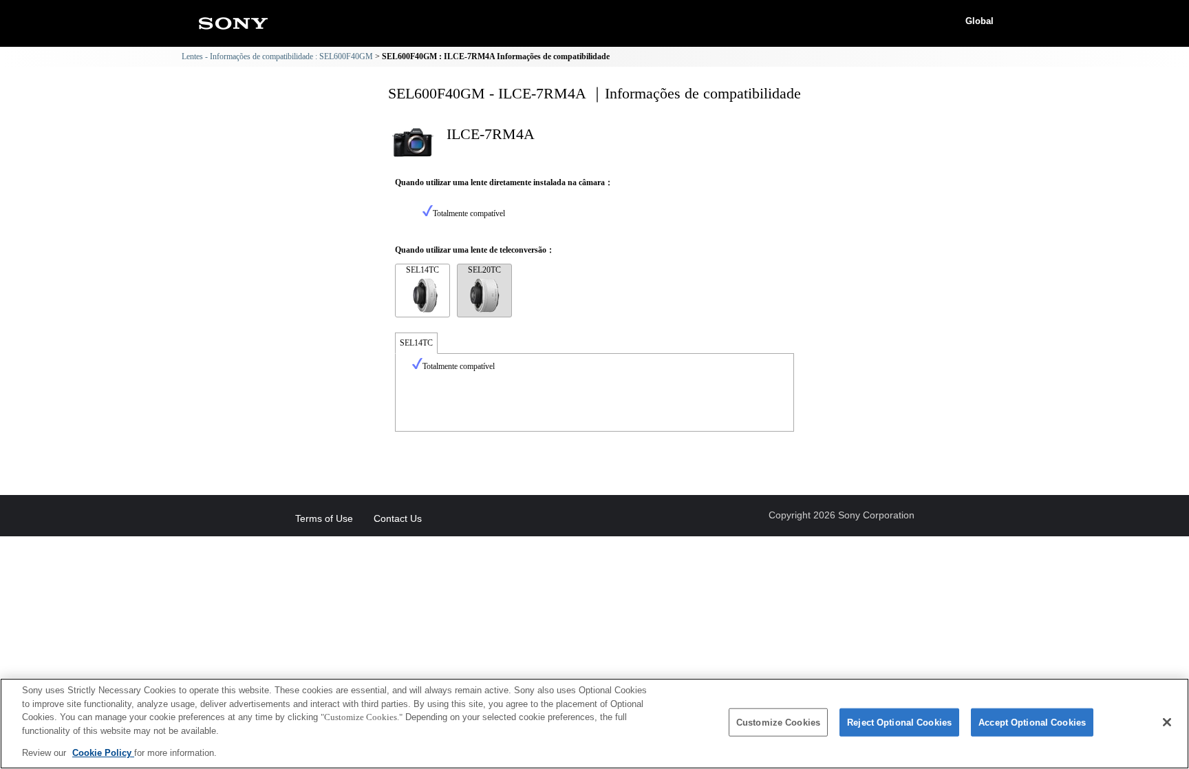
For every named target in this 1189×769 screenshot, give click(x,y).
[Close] (1167, 722)
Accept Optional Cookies (1032, 722)
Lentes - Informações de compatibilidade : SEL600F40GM (277, 56)
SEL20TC (484, 270)
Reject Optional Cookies (899, 722)
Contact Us (398, 518)
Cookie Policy (103, 753)
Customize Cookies (778, 722)
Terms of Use (324, 518)
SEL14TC (422, 270)
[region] (594, 723)
